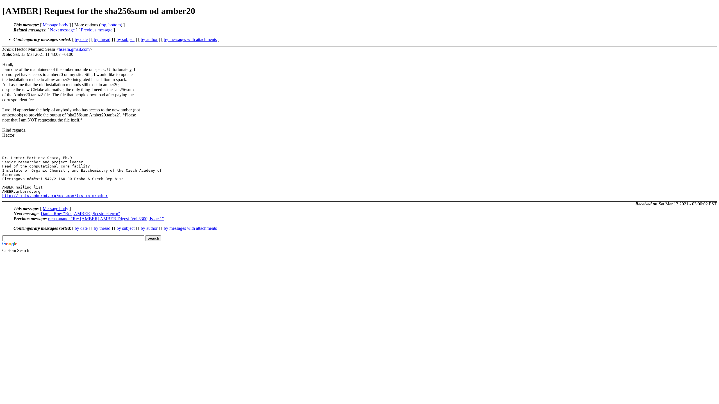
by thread (102, 39)
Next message (62, 29)
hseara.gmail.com (74, 49)
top (103, 24)
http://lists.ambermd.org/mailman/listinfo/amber (55, 196)
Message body (55, 24)
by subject (126, 39)
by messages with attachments (190, 39)
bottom (114, 24)
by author (149, 39)
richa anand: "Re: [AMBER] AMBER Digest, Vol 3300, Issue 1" (106, 218)
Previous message (96, 29)
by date (81, 39)
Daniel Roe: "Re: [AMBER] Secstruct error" (80, 213)
